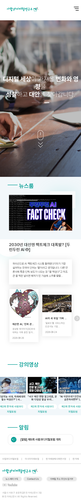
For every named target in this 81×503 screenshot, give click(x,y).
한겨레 (76, 458)
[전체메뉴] (73, 6)
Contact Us (33, 479)
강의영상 (29, 364)
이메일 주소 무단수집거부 (61, 479)
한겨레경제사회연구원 (56, 458)
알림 (24, 427)
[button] (34, 102)
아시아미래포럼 (32, 458)
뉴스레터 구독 (12, 479)
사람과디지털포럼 (10, 458)
